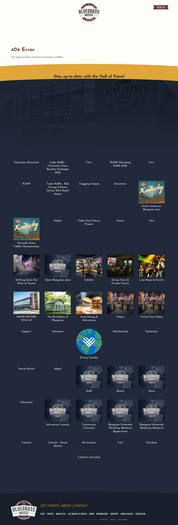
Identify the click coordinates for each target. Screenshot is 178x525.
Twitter (113, 519)
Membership (102, 514)
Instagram (122, 519)
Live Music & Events (77, 514)
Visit (43, 514)
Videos (50, 514)
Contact (80, 506)
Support (114, 514)
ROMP (91, 514)
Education (140, 514)
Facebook (104, 519)
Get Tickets (50, 506)
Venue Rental (127, 514)
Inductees (61, 514)
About (66, 506)
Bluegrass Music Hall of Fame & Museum (24, 510)
